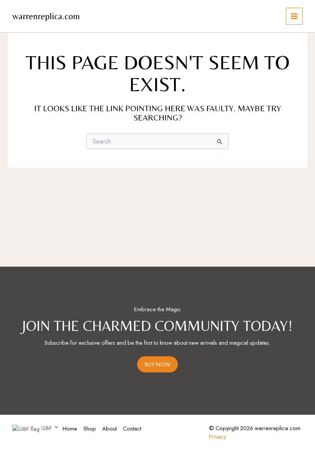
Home (70, 428)
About (109, 428)
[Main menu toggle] (294, 16)
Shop (89, 428)
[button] (36, 428)
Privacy (217, 436)
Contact (132, 428)
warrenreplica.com (46, 16)
